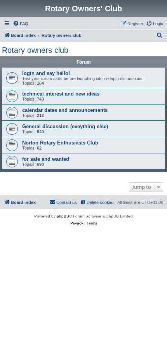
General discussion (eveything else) (65, 126)
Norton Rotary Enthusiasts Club (60, 143)
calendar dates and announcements (65, 110)
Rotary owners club (35, 50)
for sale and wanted (45, 159)
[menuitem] (20, 23)
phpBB (63, 216)
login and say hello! (46, 73)
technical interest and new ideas (60, 94)
